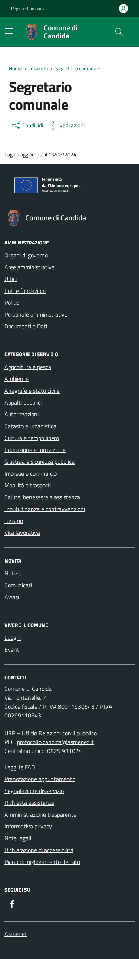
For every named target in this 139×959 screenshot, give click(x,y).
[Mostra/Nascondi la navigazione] (8, 31)
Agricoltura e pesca (27, 366)
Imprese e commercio (30, 473)
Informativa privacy (28, 826)
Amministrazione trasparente (40, 814)
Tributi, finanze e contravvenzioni (44, 508)
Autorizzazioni (21, 414)
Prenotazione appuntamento (39, 778)
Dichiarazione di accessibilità (38, 849)
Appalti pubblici (23, 402)
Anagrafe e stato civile (32, 390)
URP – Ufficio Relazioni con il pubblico (50, 733)
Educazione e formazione (35, 449)
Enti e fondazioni (25, 290)
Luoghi (12, 637)
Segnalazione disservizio (34, 790)
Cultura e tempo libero (31, 437)
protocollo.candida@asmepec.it (55, 741)
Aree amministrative (29, 267)
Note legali (17, 838)
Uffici (10, 278)
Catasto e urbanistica (30, 426)
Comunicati (18, 585)
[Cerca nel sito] (119, 32)
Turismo (13, 520)
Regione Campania (28, 8)
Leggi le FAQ (19, 767)
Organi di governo (26, 255)
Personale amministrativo (35, 314)
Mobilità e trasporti (27, 485)
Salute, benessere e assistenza (42, 497)
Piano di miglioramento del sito (42, 861)
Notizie (12, 573)
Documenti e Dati (25, 326)
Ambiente (16, 378)
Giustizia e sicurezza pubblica (39, 461)
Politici (12, 302)
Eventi (12, 649)
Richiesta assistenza (29, 802)
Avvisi (11, 596)
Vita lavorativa (22, 532)
